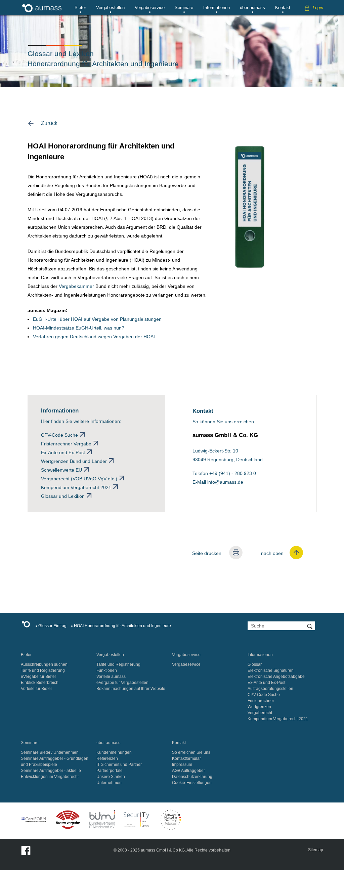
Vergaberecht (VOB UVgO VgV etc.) (79, 478)
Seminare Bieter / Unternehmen (50, 752)
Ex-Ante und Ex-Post (63, 452)
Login (318, 7)
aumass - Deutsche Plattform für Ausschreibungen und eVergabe (42, 7)
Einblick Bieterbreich (39, 682)
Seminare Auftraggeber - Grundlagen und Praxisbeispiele (54, 761)
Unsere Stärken (110, 776)
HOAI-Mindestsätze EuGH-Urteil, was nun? (78, 328)
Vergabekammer (76, 286)
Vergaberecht (260, 712)
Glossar (255, 664)
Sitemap (315, 849)
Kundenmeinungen (114, 752)
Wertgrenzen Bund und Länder (74, 461)
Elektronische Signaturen (271, 670)
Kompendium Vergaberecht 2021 (76, 487)
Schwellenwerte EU (61, 470)
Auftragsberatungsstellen (270, 688)
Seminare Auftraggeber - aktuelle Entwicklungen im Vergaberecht (51, 773)
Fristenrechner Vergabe (66, 443)
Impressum (182, 764)
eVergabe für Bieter (38, 676)
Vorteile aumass (111, 676)
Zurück (49, 123)
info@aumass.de (225, 482)
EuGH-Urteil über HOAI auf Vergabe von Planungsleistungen (97, 319)
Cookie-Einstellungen (192, 782)
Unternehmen (109, 782)
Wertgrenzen (259, 706)
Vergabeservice (150, 7)
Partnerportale (109, 770)
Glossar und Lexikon (63, 496)
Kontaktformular (186, 758)
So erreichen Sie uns (191, 752)
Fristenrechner (261, 700)
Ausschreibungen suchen (44, 664)
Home (27, 625)
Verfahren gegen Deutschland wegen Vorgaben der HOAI (94, 336)
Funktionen (106, 670)
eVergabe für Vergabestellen (122, 682)
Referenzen (107, 758)
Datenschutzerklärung (192, 776)
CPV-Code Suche (59, 435)
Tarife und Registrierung (43, 670)
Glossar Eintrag (52, 625)
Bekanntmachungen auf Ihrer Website (130, 688)
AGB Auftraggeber (188, 770)
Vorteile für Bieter (36, 688)
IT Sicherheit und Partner (119, 764)
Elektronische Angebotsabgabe (276, 676)
